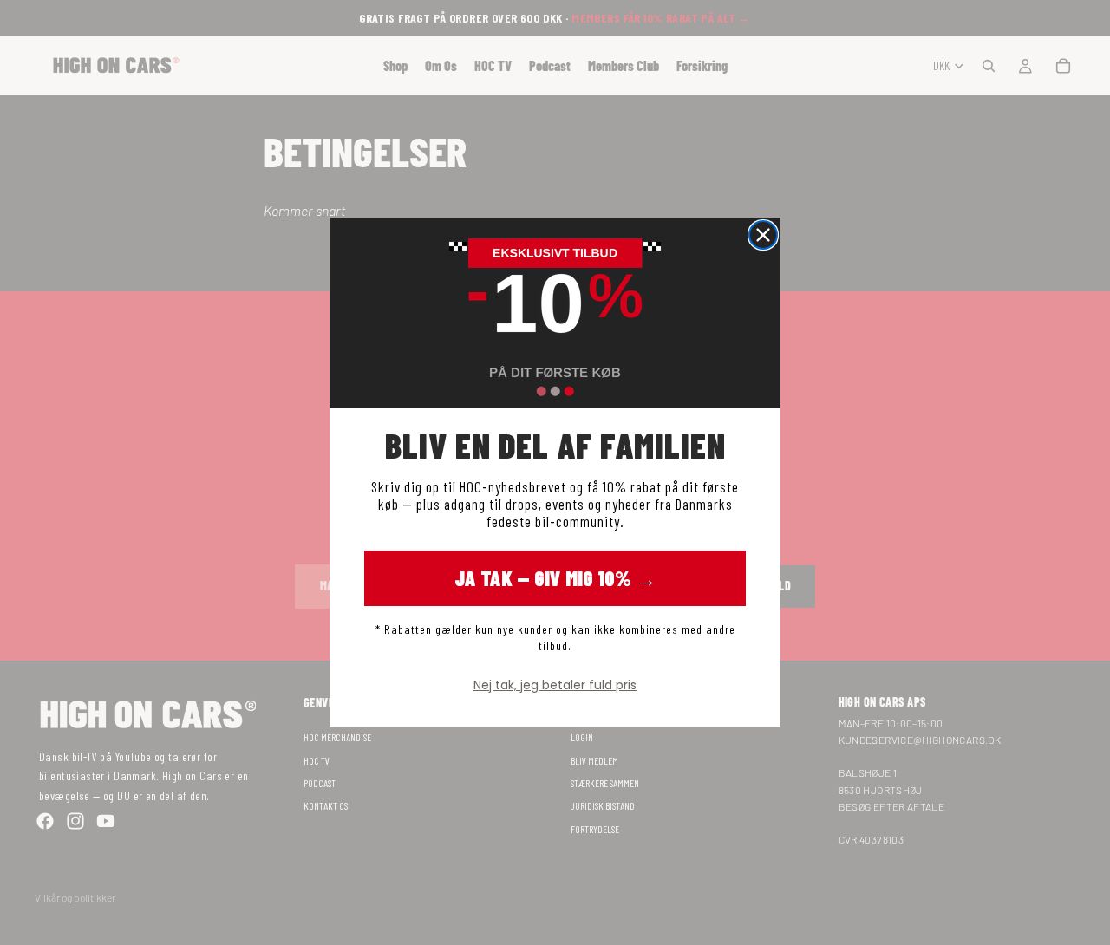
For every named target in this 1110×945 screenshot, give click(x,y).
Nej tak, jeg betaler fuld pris (555, 685)
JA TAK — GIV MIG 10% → (555, 577)
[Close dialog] (763, 235)
